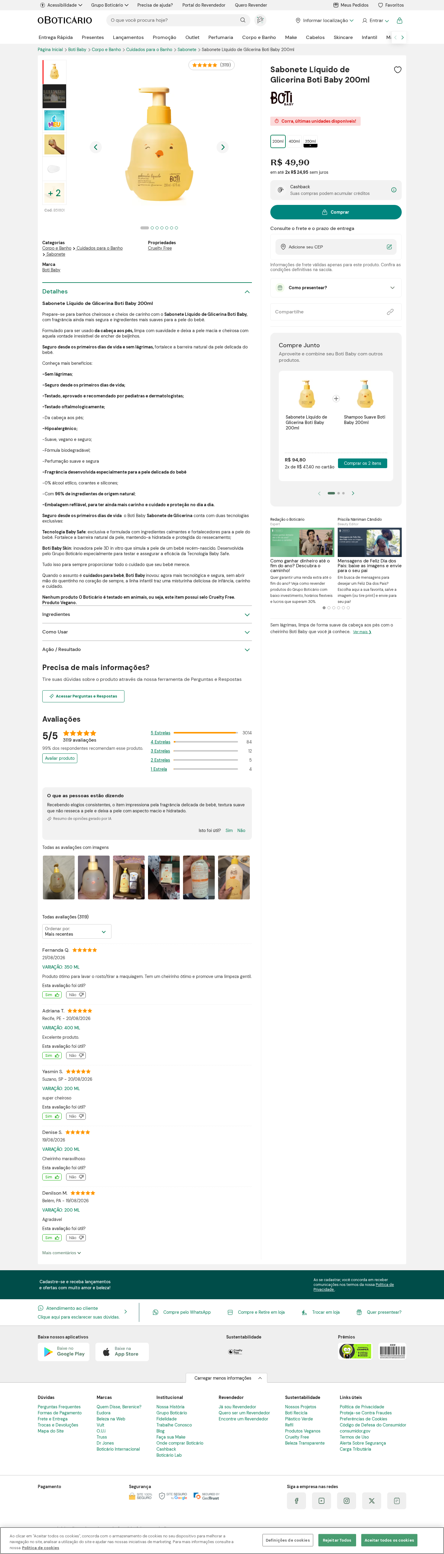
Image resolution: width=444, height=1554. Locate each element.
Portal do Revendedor (203, 5)
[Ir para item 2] (338, 493)
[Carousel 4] (338, 607)
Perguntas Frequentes (59, 1407)
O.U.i (101, 1431)
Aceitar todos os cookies (389, 1540)
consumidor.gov (355, 1431)
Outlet (192, 37)
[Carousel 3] (333, 607)
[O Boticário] (65, 20)
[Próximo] (353, 493)
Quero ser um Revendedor (244, 1413)
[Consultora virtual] (260, 20)
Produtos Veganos (302, 1431)
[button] (398, 69)
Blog (160, 1431)
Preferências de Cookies (363, 1419)
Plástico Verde (299, 1419)
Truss (102, 1437)
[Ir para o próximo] (402, 37)
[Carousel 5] (343, 607)
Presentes (93, 37)
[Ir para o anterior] (395, 37)
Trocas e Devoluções (58, 1425)
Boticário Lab (169, 1455)
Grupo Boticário (107, 5)
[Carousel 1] (324, 607)
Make (291, 37)
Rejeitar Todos (337, 1540)
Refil (289, 1425)
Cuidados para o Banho (149, 49)
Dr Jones (105, 1443)
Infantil (369, 37)
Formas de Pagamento (60, 1413)
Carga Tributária (355, 1449)
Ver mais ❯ (362, 632)
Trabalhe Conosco (174, 1425)
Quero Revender (251, 5)
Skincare (343, 37)
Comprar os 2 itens (362, 463)
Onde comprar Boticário (179, 1443)
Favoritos (394, 5)
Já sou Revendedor (237, 1407)
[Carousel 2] (328, 607)
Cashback (166, 1449)
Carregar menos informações (223, 1378)
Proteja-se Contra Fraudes (366, 1413)
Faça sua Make (170, 1437)
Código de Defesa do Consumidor (373, 1425)
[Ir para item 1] (331, 493)
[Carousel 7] (176, 227)
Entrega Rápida (56, 37)
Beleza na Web (111, 1419)
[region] (222, 1540)
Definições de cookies (288, 1540)
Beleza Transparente (305, 1443)
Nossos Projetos (300, 1407)
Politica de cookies (40, 1547)
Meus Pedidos (354, 5)
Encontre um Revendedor (243, 1419)
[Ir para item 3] (343, 493)
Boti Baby (78, 49)
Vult (100, 1425)
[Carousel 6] (348, 607)
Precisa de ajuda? (155, 5)
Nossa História (170, 1407)
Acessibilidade (62, 5)
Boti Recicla (296, 1413)
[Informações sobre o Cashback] (394, 190)
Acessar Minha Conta (375, 21)
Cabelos (315, 37)
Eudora (104, 1413)
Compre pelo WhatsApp (187, 1312)
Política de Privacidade (362, 1407)
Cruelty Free (160, 248)
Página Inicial (51, 49)
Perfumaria (220, 37)
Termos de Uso (354, 1437)
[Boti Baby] (282, 103)
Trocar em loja (326, 1312)
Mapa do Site (51, 1431)
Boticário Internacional (118, 1449)
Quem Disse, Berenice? (119, 1407)
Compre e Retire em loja (261, 1312)
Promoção (164, 37)
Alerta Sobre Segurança (363, 1443)
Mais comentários (59, 1252)
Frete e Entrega (53, 1419)
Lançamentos (128, 37)
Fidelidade (166, 1419)
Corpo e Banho (259, 37)
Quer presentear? (384, 1312)
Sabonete (188, 49)
